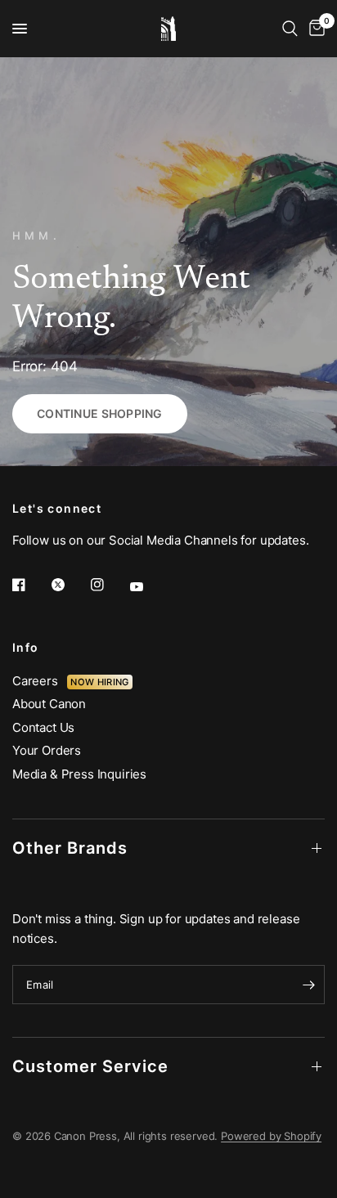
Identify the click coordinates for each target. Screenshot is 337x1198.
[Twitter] (70, 585)
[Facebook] (30, 585)
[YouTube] (148, 587)
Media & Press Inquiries (79, 774)
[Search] (289, 28)
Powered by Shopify (271, 1135)
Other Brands (70, 848)
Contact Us (43, 727)
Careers (39, 681)
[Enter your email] (308, 984)
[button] (99, 413)
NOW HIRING (99, 682)
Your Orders (46, 750)
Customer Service (90, 1066)
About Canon (49, 703)
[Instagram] (109, 585)
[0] (314, 28)
